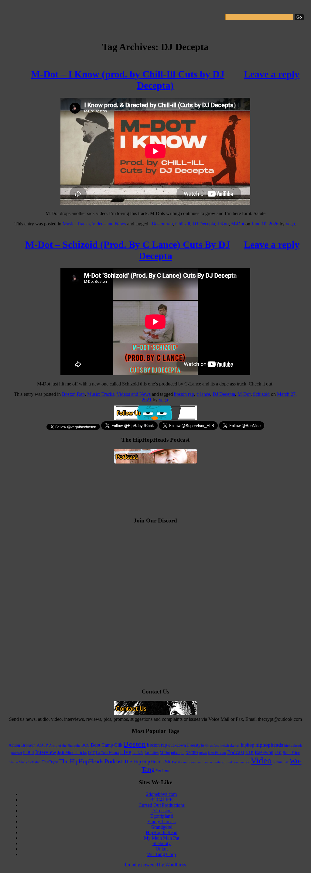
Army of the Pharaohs (64, 745)
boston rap (184, 394)
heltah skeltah (230, 745)
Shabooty (161, 843)
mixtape (177, 753)
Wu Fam (162, 770)
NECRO (192, 753)
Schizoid (261, 394)
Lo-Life (137, 753)
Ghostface (212, 745)
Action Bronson (22, 745)
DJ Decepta (204, 223)
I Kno (223, 223)
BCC (85, 745)
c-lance (203, 394)
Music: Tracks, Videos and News (94, 223)
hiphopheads (269, 745)
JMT (91, 753)
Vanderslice (241, 762)
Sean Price (291, 753)
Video (261, 760)
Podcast (235, 752)
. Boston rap (161, 223)
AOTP (42, 745)
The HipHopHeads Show (150, 762)
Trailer (207, 762)
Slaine (13, 762)
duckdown (177, 745)
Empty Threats (161, 821)
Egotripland (161, 816)
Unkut (162, 848)
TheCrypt (50, 762)
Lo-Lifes (152, 753)
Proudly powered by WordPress (155, 864)
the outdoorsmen (190, 762)
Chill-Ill (182, 223)
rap (278, 752)
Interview (45, 752)
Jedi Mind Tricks (72, 752)
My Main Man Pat (161, 837)
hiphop (247, 745)
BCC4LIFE (161, 799)
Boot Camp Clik (106, 745)
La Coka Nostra (107, 753)
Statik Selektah (29, 762)
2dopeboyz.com (161, 794)
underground (223, 762)
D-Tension (161, 810)
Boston (135, 744)
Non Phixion (217, 753)
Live (125, 751)
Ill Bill (28, 752)
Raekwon (264, 752)
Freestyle (195, 745)
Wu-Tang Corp (161, 854)
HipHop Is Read (161, 832)
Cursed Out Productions (161, 805)
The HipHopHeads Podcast (91, 761)
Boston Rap (73, 394)
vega (290, 223)
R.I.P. (249, 753)
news (203, 753)
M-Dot (237, 223)
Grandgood (162, 827)
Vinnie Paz (281, 762)
